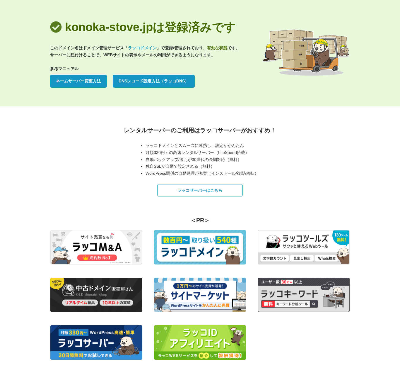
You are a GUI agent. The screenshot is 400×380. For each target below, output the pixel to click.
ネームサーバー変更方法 (78, 81)
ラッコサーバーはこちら (200, 190)
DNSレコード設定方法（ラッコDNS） (154, 81)
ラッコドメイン (142, 47)
